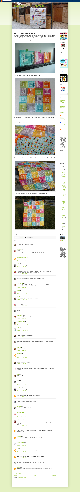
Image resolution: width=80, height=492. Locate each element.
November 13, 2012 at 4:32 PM (22, 357)
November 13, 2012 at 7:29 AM (22, 287)
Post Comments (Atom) (22, 477)
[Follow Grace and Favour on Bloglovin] (64, 94)
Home (35, 475)
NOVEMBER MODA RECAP (64, 189)
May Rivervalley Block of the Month (62, 120)
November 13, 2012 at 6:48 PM (22, 363)
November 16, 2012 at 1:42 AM (22, 445)
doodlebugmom (19, 315)
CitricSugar (19, 249)
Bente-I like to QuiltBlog (21, 419)
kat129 (18, 340)
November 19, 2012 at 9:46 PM (22, 471)
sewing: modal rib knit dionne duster (62, 108)
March (63, 224)
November (63, 174)
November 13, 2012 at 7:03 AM (22, 260)
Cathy (18, 360)
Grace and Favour (29, 6)
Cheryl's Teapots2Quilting (21, 257)
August (63, 217)
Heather (18, 290)
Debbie (18, 263)
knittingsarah (62, 112)
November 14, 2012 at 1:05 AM (22, 416)
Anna (18, 277)
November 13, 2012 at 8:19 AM (22, 305)
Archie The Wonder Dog (21, 309)
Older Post (54, 475)
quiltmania (19, 347)
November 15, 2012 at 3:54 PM (22, 439)
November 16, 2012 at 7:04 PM (22, 457)
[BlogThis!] (28, 237)
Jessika (18, 467)
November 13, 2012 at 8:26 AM (22, 318)
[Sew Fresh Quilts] (64, 67)
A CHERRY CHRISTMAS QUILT (64, 183)
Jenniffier (18, 454)
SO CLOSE (63, 201)
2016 (62, 165)
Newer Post (16, 475)
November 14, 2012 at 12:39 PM (22, 425)
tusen (18, 461)
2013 (62, 169)
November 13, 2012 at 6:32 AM (22, 245)
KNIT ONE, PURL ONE (63, 180)
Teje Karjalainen (20, 283)
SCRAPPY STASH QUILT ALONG (63, 198)
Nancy (18, 380)
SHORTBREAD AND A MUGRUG (64, 186)
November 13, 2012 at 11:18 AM (22, 330)
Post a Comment (18, 473)
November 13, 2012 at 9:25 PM (22, 390)
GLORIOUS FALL (64, 203)
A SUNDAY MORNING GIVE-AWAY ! (64, 210)
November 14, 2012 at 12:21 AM (22, 409)
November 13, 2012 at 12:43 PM (22, 336)
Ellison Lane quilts (23, 234)
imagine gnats (62, 106)
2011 (62, 231)
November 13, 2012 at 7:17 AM (22, 273)
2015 (62, 166)
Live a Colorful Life (20, 296)
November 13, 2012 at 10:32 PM (22, 396)
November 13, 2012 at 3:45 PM (22, 350)
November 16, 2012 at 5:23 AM (22, 451)
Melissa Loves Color (20, 321)
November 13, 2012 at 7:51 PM (22, 377)
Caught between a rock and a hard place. (62, 127)
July (62, 219)
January (63, 228)
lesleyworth (19, 436)
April (62, 223)
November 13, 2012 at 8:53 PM (22, 384)
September (63, 215)
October (63, 213)
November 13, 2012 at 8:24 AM (22, 312)
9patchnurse (19, 393)
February (63, 226)
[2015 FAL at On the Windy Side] (64, 39)
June (63, 220)
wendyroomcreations (20, 412)
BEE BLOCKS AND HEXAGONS (64, 194)
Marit (18, 243)
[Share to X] (29, 237)
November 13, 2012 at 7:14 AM (22, 266)
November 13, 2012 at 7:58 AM (22, 299)
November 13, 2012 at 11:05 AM (22, 324)
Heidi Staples (19, 353)
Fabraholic (19, 406)
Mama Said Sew (19, 400)
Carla (18, 374)
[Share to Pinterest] (32, 237)
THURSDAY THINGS (64, 177)
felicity (18, 327)
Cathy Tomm (19, 387)
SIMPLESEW (19, 269)
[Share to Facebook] (30, 237)
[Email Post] (25, 237)
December (63, 172)
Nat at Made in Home (20, 442)
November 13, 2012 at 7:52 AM (22, 293)
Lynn (18, 448)
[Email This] (27, 237)
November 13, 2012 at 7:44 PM (22, 370)
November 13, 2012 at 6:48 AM (22, 254)
